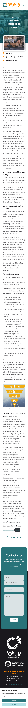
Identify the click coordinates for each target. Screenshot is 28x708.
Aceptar (14, 700)
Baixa (17, 530)
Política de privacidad (16, 684)
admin (11, 53)
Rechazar (14, 704)
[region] (14, 698)
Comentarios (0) (11, 61)
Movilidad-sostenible (8, 530)
